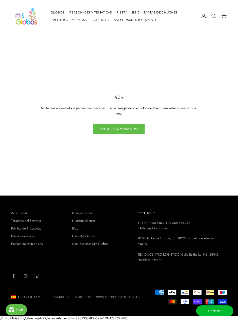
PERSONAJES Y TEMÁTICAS (90, 12)
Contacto (100, 20)
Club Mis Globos (84, 236)
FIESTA (121, 12)
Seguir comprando (119, 129)
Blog (75, 228)
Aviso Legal (19, 213)
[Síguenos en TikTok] (37, 276)
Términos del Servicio (26, 220)
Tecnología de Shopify (122, 297)
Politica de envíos (23, 236)
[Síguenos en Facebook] (13, 276)
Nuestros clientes (84, 220)
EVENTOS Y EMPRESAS (69, 20)
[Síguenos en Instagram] (25, 276)
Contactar (214, 310)
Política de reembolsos (27, 243)
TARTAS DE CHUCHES (161, 12)
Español (58, 297)
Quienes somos (82, 213)
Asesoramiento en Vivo (135, 20)
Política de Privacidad (26, 228)
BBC (135, 12)
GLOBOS (58, 12)
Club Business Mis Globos (90, 243)
